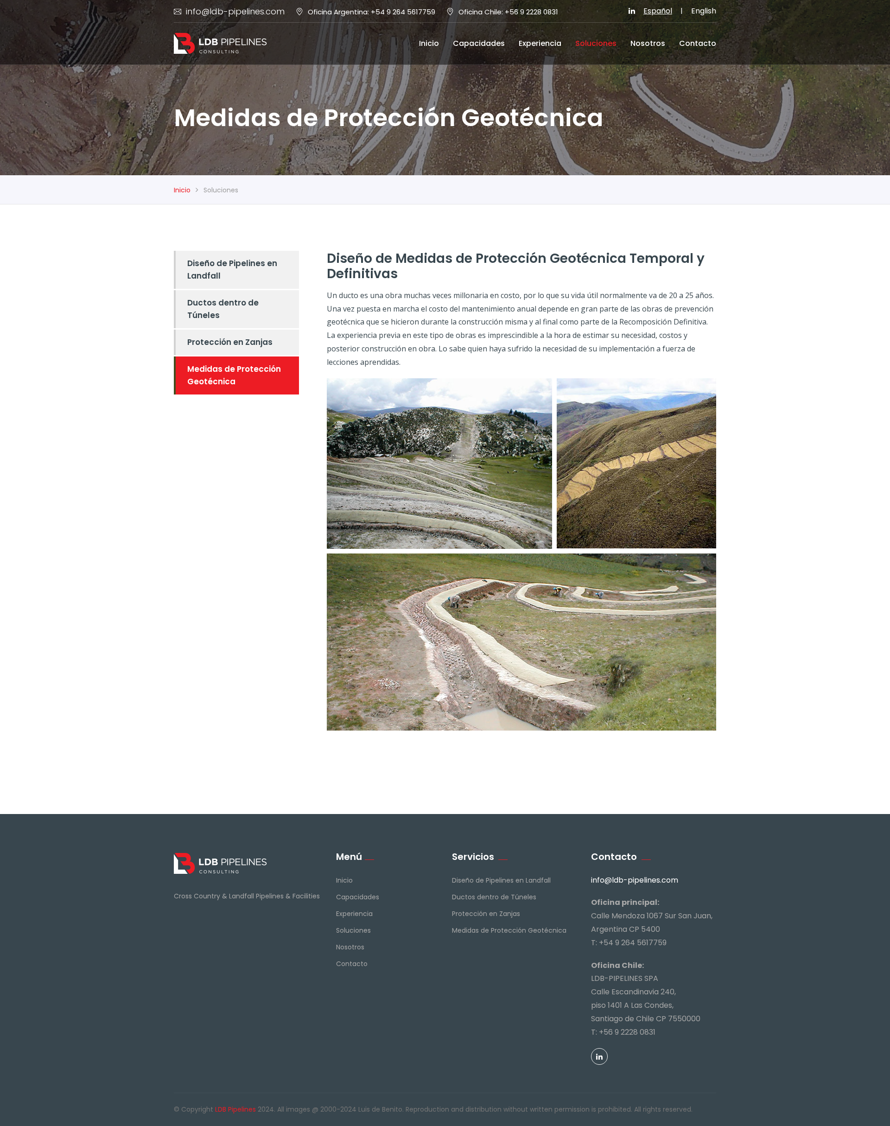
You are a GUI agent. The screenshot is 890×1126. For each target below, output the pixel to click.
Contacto (697, 43)
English (703, 11)
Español (657, 11)
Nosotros (647, 43)
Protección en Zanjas (230, 342)
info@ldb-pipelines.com (235, 11)
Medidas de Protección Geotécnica (234, 375)
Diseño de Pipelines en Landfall (232, 269)
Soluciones (596, 43)
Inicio (429, 43)
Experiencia (540, 43)
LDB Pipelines (235, 1109)
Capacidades (479, 43)
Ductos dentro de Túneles (223, 309)
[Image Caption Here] (439, 463)
